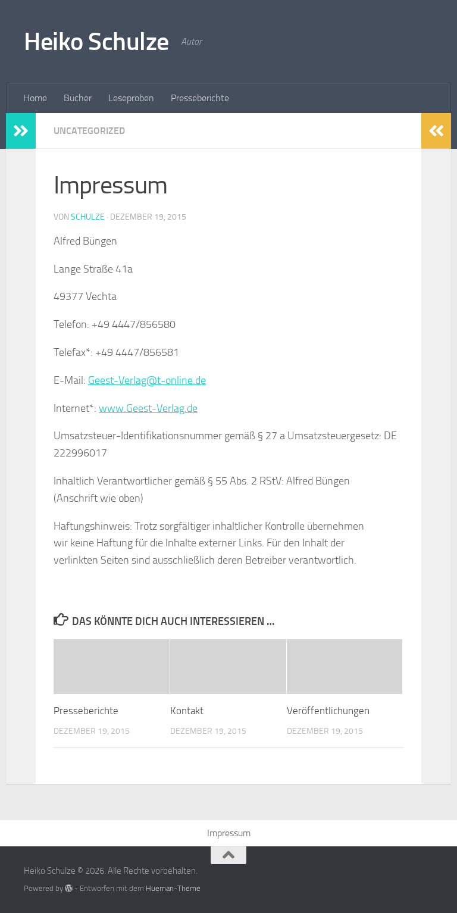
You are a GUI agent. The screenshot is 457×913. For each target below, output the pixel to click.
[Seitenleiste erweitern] (21, 131)
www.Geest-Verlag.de (148, 408)
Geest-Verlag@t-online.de (147, 380)
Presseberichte (200, 98)
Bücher (78, 98)
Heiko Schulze (96, 42)
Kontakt (187, 711)
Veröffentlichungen (328, 711)
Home (35, 98)
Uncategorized (89, 130)
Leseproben (131, 98)
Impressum (229, 833)
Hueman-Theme (173, 888)
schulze (88, 217)
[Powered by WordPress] (69, 888)
